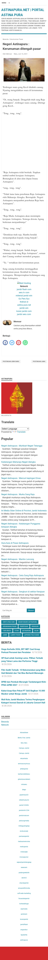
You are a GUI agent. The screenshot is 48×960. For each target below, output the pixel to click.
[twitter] (11, 342)
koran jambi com (24, 311)
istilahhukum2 (24, 800)
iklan (36, 631)
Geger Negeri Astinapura (27, 622)
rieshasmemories (24, 841)
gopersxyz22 (24, 795)
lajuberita (24, 935)
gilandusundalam (24, 779)
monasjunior (24, 857)
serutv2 (24, 878)
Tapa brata (7, 631)
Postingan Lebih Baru (11, 361)
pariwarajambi (24, 836)
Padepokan (24, 626)
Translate (21, 432)
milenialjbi (24, 852)
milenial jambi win (24, 295)
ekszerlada (24, 758)
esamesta (24, 909)
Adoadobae (24, 732)
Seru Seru (24, 743)
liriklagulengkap (24, 826)
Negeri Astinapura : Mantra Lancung (17, 559)
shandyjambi (24, 883)
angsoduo (24, 930)
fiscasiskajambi (24, 898)
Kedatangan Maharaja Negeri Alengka (18, 462)
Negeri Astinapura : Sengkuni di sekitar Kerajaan (23, 591)
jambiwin (24, 914)
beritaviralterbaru (24, 774)
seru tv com (24, 292)
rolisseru (24, 784)
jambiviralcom (24, 815)
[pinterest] (18, 342)
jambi (5, 635)
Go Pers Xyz (24, 298)
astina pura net (24, 305)
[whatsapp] (25, 342)
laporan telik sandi (31, 635)
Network (5, 725)
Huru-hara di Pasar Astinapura (15, 543)
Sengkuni (35, 626)
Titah (17, 631)
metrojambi (24, 847)
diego (24, 790)
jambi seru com (24, 314)
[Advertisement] (24, 144)
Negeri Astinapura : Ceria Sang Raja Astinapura (22, 575)
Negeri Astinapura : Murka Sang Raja (18, 494)
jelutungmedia (24, 821)
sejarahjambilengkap (24, 862)
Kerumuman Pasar (9, 626)
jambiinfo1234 (24, 810)
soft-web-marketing (24, 893)
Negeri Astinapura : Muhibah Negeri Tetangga (21, 446)
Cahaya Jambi (24, 748)
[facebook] (5, 342)
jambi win (24, 308)
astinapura (26, 631)
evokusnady (24, 831)
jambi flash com (24, 289)
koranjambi (24, 919)
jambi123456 (24, 805)
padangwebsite (24, 873)
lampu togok (16, 635)
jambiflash (24, 924)
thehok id (24, 302)
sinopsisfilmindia (24, 888)
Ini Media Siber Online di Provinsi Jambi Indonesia (24, 510)
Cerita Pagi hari (9, 622)
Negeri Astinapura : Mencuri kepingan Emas (21, 478)
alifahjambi (24, 769)
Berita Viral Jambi (24, 738)
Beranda (5, 721)
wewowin (24, 867)
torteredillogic (24, 904)
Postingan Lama (39, 361)
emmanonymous (24, 764)
